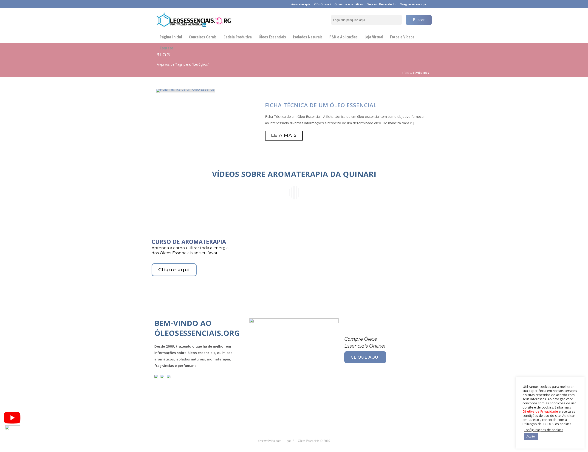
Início (405, 73)
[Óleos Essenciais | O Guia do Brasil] (194, 19)
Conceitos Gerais (203, 37)
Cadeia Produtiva (237, 37)
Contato (166, 48)
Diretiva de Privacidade (540, 411)
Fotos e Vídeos (402, 37)
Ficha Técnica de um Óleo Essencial (321, 105)
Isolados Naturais (307, 37)
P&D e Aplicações (343, 37)
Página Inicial (171, 37)
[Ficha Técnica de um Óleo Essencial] (185, 90)
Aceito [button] (530, 436)
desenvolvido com (270, 441)
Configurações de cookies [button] (543, 430)
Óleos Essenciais (272, 37)
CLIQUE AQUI (365, 357)
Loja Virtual (374, 37)
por (290, 441)
